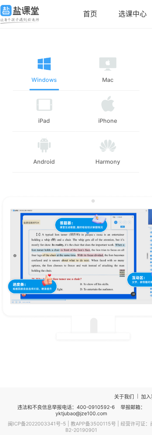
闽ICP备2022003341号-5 (37, 424)
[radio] (44, 70)
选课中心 (132, 14)
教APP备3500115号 (93, 424)
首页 (90, 14)
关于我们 (124, 396)
